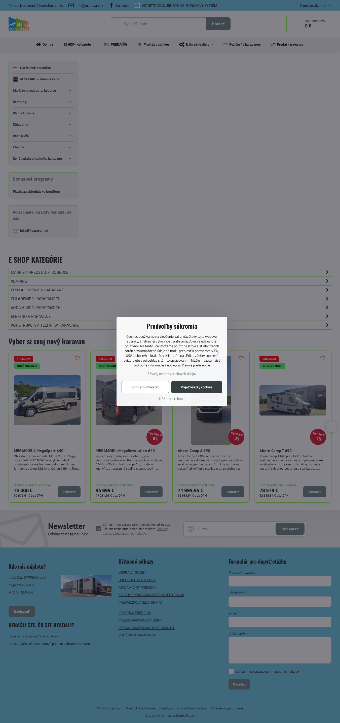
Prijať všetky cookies (196, 387)
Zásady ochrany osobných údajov (172, 373)
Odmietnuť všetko (145, 387)
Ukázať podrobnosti (172, 398)
